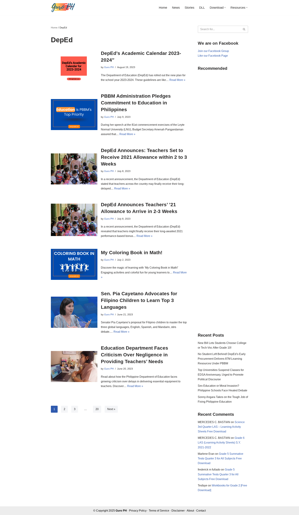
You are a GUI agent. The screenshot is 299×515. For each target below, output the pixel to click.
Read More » (177, 79)
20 (97, 409)
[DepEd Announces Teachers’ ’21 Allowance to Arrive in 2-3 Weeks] (74, 220)
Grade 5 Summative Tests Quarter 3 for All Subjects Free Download (220, 458)
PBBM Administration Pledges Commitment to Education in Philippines (136, 102)
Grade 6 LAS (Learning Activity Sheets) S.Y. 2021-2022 (221, 442)
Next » (111, 409)
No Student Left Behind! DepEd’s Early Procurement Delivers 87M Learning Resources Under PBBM (222, 359)
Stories (189, 7)
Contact (201, 510)
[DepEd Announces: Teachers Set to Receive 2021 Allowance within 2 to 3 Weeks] (74, 168)
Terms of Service (159, 510)
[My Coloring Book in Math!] (74, 264)
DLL (202, 7)
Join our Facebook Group (213, 51)
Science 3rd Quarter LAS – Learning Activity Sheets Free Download (221, 427)
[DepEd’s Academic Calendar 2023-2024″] (74, 66)
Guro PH (109, 67)
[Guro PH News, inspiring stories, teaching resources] (63, 7)
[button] (225, 7)
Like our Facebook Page (213, 55)
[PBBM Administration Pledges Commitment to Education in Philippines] (74, 114)
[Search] (244, 29)
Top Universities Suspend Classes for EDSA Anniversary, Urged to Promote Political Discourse (221, 375)
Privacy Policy (138, 510)
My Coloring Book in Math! (131, 252)
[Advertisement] (223, 199)
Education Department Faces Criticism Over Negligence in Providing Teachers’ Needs (134, 354)
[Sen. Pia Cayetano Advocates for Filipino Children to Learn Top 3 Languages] (74, 312)
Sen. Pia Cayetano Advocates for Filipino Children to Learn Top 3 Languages (139, 300)
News (176, 7)
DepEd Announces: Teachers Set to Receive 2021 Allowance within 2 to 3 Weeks (144, 157)
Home (163, 7)
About (190, 510)
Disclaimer (178, 510)
